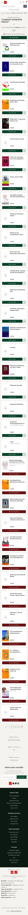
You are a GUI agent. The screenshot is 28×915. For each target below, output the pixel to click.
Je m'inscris (21, 777)
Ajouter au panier (12, 55)
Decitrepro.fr (14, 839)
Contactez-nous (14, 760)
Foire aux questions (14, 796)
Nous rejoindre (14, 837)
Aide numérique (14, 805)
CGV (14, 857)
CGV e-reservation (14, 860)
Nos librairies (14, 834)
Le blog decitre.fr (14, 823)
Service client (14, 808)
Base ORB (14, 842)
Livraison (14, 798)
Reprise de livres (14, 819)
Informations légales (14, 850)
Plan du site (14, 862)
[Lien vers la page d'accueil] (5, 2)
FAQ (14, 749)
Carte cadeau (14, 816)
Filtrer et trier (15, 37)
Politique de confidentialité (14, 852)
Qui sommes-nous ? (14, 832)
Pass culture (14, 821)
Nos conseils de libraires (14, 739)
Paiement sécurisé (14, 800)
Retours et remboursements (14, 803)
